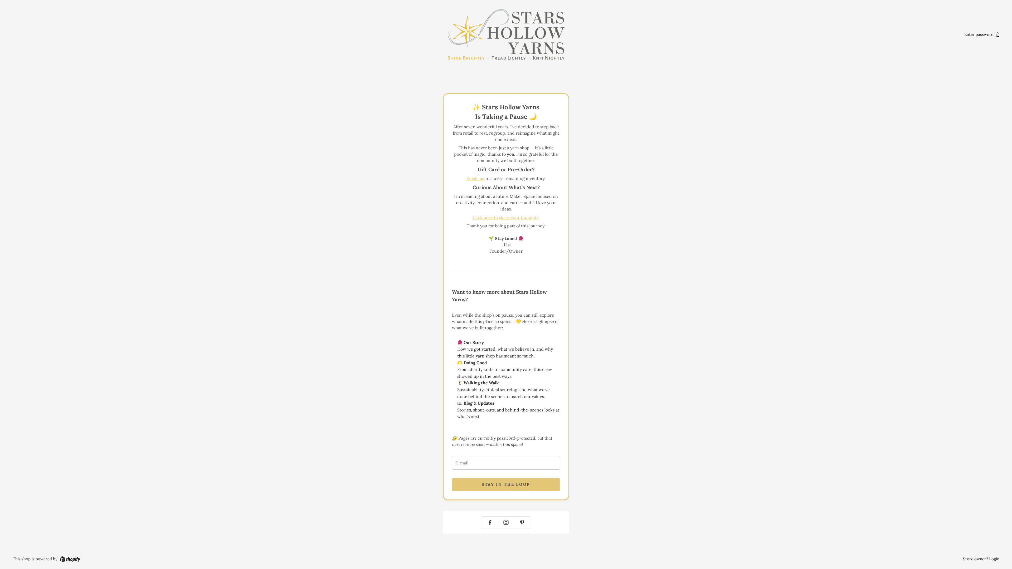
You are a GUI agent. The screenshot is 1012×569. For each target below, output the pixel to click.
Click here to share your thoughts (505, 217)
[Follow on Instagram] (506, 522)
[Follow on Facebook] (490, 522)
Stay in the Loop (506, 484)
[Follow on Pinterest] (522, 522)
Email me (475, 178)
